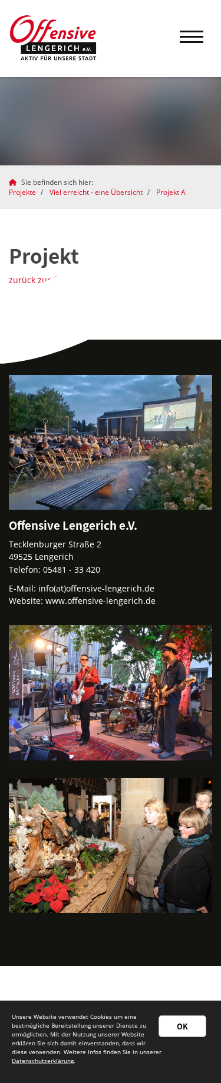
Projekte (22, 192)
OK (182, 1026)
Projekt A (171, 192)
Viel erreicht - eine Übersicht (96, 192)
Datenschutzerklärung (43, 1061)
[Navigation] (191, 38)
